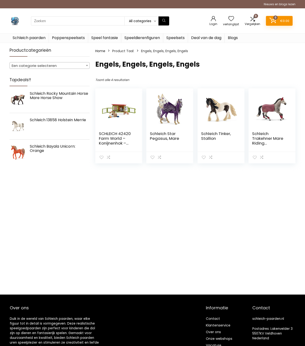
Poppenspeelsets (68, 37)
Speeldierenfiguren (142, 37)
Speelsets (175, 37)
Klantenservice (218, 325)
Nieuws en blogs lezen (279, 4)
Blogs (233, 37)
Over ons (213, 332)
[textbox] (49, 65)
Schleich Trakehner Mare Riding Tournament (267, 141)
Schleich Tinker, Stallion (216, 136)
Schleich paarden (29, 37)
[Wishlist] (231, 19)
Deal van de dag (206, 37)
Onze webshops (219, 338)
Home (100, 51)
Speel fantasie (104, 37)
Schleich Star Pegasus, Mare (164, 136)
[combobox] (50, 65)
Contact (213, 318)
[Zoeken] (163, 20)
